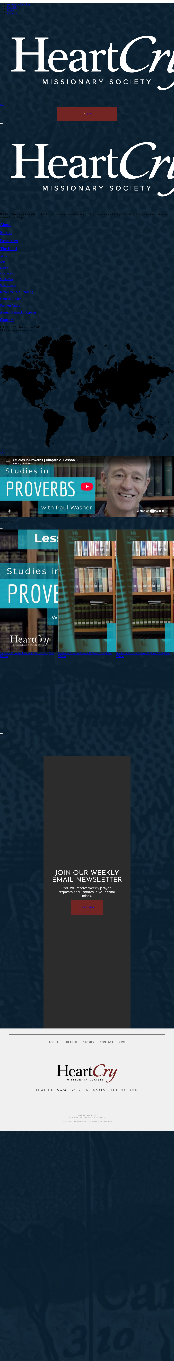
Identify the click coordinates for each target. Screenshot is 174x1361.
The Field (12, 7)
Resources (12, 13)
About (53, 1042)
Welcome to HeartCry (18, 4)
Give (2, 105)
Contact (107, 1042)
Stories (10, 10)
